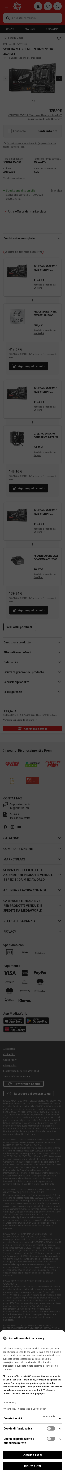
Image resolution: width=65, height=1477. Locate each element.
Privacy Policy (9, 1408)
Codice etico (24, 1408)
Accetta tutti (32, 1455)
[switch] (51, 1428)
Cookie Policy (9, 1402)
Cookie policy (39, 1408)
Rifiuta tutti (32, 1466)
